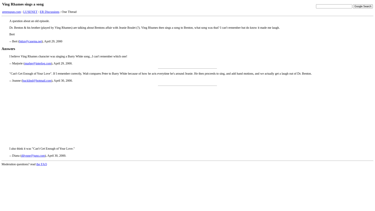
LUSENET (30, 11)
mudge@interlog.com (37, 63)
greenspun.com (11, 11)
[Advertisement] (187, 116)
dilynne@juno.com (33, 155)
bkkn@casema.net (30, 41)
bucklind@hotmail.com (36, 80)
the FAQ (41, 164)
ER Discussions (49, 11)
